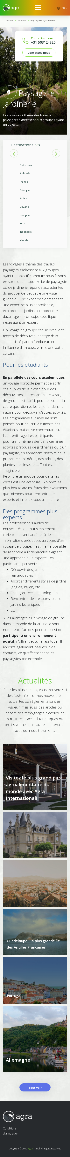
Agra (30, 1148)
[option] (35, 202)
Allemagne (18, 1060)
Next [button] (56, 153)
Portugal (14, 995)
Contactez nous (39, 52)
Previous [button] (14, 153)
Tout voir (35, 1088)
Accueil (9, 20)
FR (63, 8)
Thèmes (22, 20)
